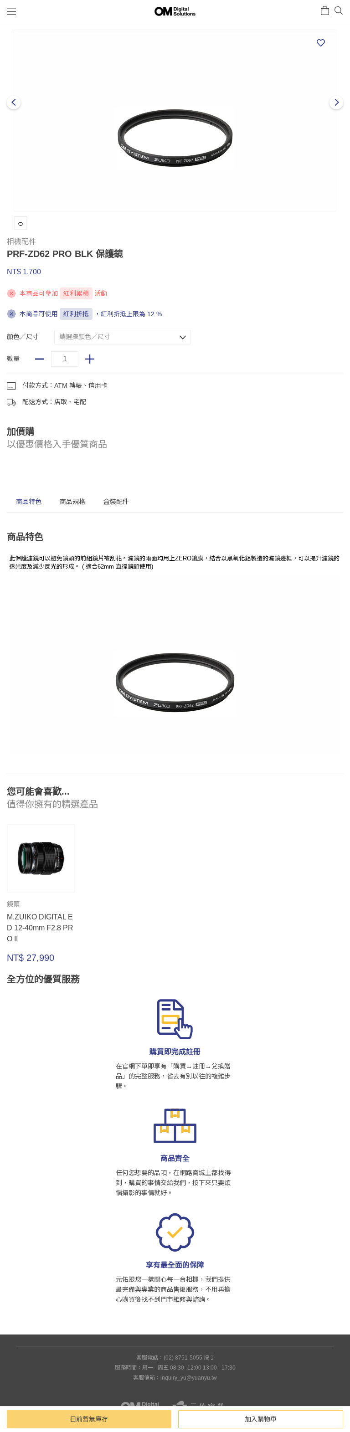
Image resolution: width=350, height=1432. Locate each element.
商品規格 (72, 501)
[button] (122, 337)
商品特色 (28, 501)
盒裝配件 (116, 501)
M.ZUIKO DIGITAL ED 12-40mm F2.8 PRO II (40, 928)
